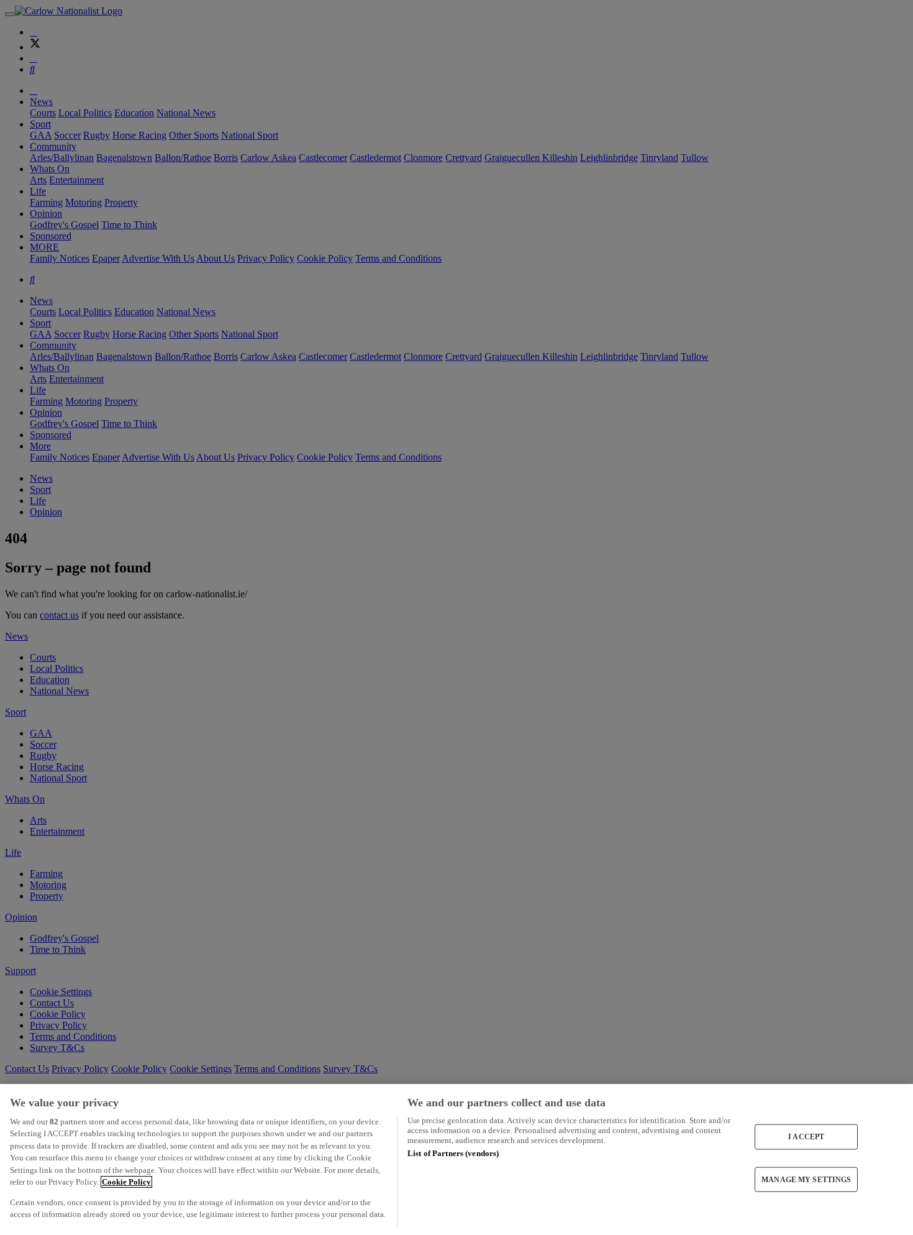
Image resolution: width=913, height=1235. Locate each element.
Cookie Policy (126, 1182)
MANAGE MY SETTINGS (806, 1179)
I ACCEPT (806, 1136)
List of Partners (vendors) (453, 1153)
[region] (456, 1159)
